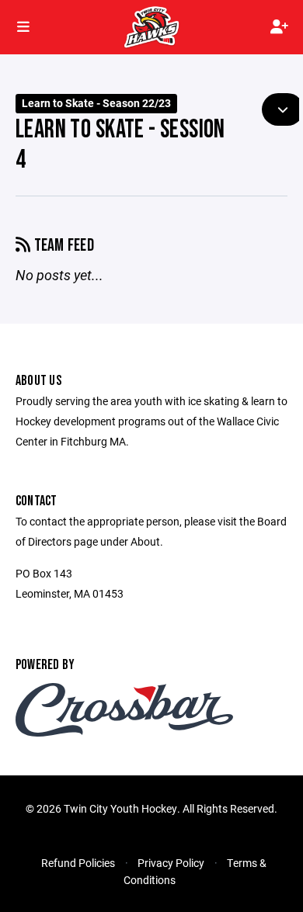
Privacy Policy (171, 862)
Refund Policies (78, 862)
